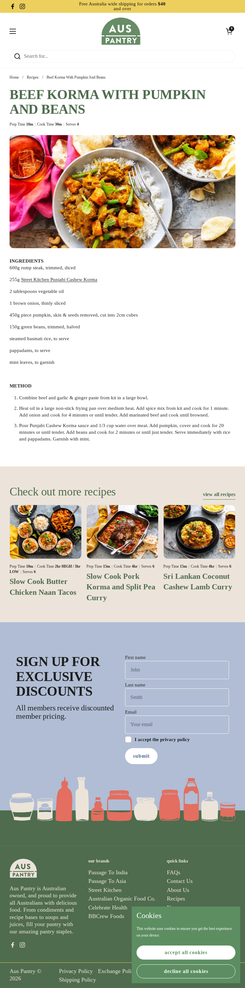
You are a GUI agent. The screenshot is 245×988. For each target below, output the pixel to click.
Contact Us (180, 881)
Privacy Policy (76, 971)
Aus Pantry (22, 971)
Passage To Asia (107, 881)
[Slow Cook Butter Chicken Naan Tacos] (46, 532)
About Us (178, 890)
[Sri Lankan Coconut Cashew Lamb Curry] (199, 532)
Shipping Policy (77, 980)
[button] (229, 31)
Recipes (33, 77)
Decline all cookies (186, 971)
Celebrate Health (107, 907)
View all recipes (219, 494)
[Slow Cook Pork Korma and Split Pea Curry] (122, 532)
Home (14, 77)
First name (135, 657)
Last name (135, 684)
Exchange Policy (117, 971)
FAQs (173, 872)
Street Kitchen (105, 890)
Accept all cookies (186, 952)
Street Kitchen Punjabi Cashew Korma (59, 279)
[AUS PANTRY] (121, 31)
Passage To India (108, 872)
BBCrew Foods (106, 916)
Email (131, 712)
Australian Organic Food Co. (122, 898)
